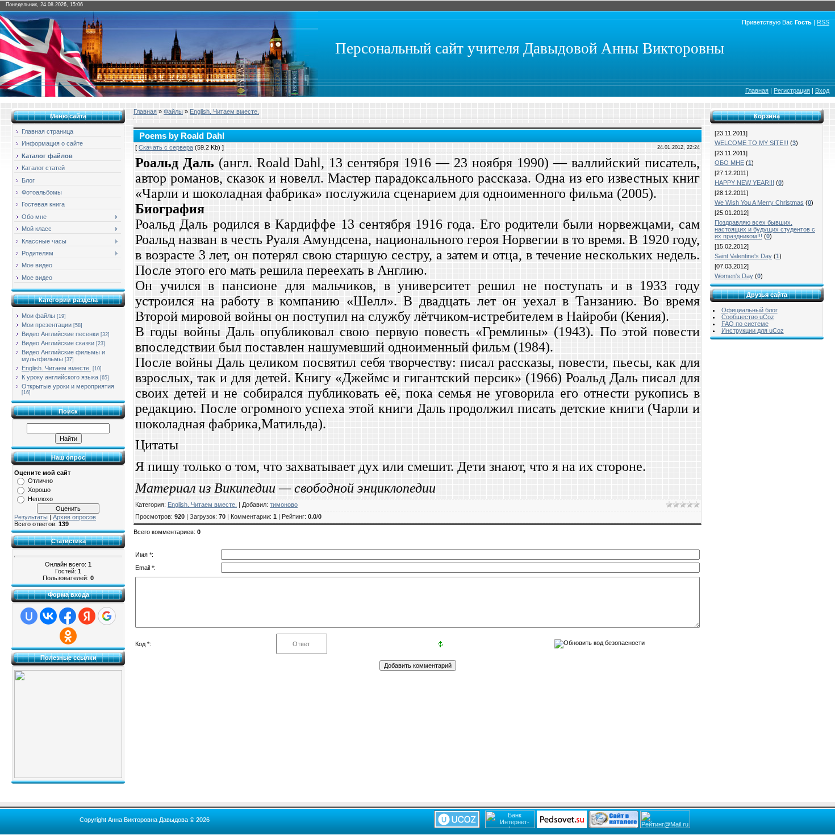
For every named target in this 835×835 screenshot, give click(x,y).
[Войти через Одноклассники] (68, 635)
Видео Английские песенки (60, 333)
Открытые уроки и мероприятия (68, 386)
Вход (822, 90)
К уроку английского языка (60, 377)
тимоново (284, 504)
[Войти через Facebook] (67, 616)
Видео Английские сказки (58, 343)
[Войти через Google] (107, 616)
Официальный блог (749, 310)
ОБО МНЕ (729, 162)
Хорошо (39, 489)
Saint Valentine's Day (743, 256)
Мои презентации (47, 324)
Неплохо (40, 498)
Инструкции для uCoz (752, 330)
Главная (757, 90)
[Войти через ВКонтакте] (48, 616)
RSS (823, 22)
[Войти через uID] (28, 616)
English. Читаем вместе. (56, 368)
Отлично (40, 480)
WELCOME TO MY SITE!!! (751, 142)
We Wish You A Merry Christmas (759, 202)
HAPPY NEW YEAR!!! (744, 182)
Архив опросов (74, 517)
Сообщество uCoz (747, 316)
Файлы (173, 111)
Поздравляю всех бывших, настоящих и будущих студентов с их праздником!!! (765, 229)
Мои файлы (38, 315)
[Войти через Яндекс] (86, 616)
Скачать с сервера (166, 147)
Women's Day (734, 275)
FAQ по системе (745, 323)
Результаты (31, 517)
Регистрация (792, 90)
